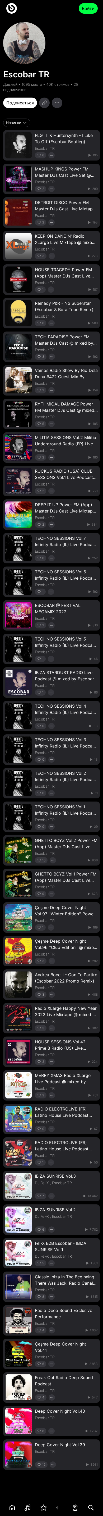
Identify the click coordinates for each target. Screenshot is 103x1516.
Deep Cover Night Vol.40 (60, 1411)
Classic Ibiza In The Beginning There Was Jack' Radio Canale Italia (65, 1283)
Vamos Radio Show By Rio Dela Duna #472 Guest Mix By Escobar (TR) (66, 377)
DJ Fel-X (42, 1183)
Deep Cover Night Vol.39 (60, 1444)
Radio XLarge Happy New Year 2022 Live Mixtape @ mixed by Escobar (66, 1014)
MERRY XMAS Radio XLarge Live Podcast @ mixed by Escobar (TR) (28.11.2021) (63, 1082)
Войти (88, 8)
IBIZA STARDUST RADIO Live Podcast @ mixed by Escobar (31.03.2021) (64, 679)
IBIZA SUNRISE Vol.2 (55, 1209)
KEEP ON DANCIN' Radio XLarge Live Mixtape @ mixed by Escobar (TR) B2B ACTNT (65, 242)
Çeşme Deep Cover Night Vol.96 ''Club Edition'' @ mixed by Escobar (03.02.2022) (65, 947)
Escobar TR (45, 148)
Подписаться (20, 102)
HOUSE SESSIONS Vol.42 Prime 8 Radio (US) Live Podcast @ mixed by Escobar (64, 1048)
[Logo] (11, 8)
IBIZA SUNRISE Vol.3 (55, 1176)
